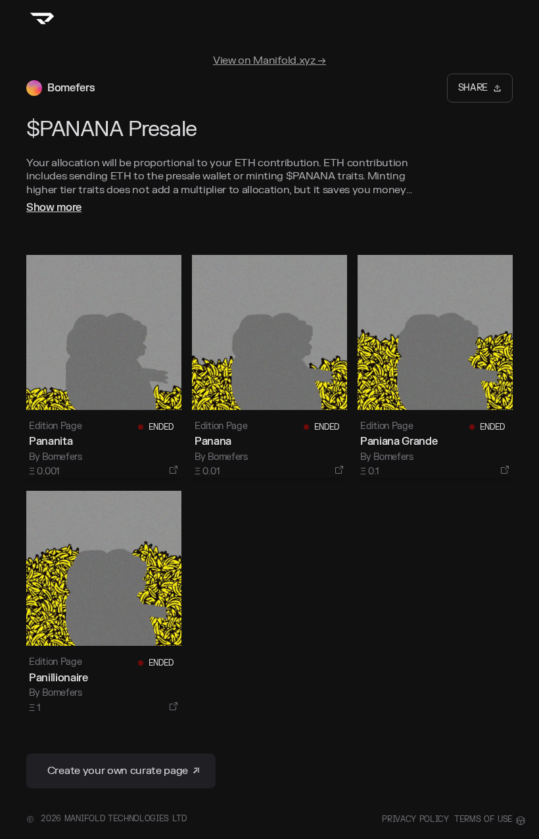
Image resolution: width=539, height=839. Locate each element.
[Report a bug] (520, 820)
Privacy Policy (415, 819)
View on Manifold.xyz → (269, 60)
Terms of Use (483, 819)
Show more (54, 207)
